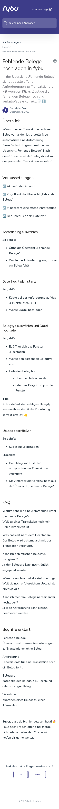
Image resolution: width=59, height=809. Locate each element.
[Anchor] (23, 120)
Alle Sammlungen (11, 42)
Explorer (6, 47)
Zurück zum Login (39, 9)
